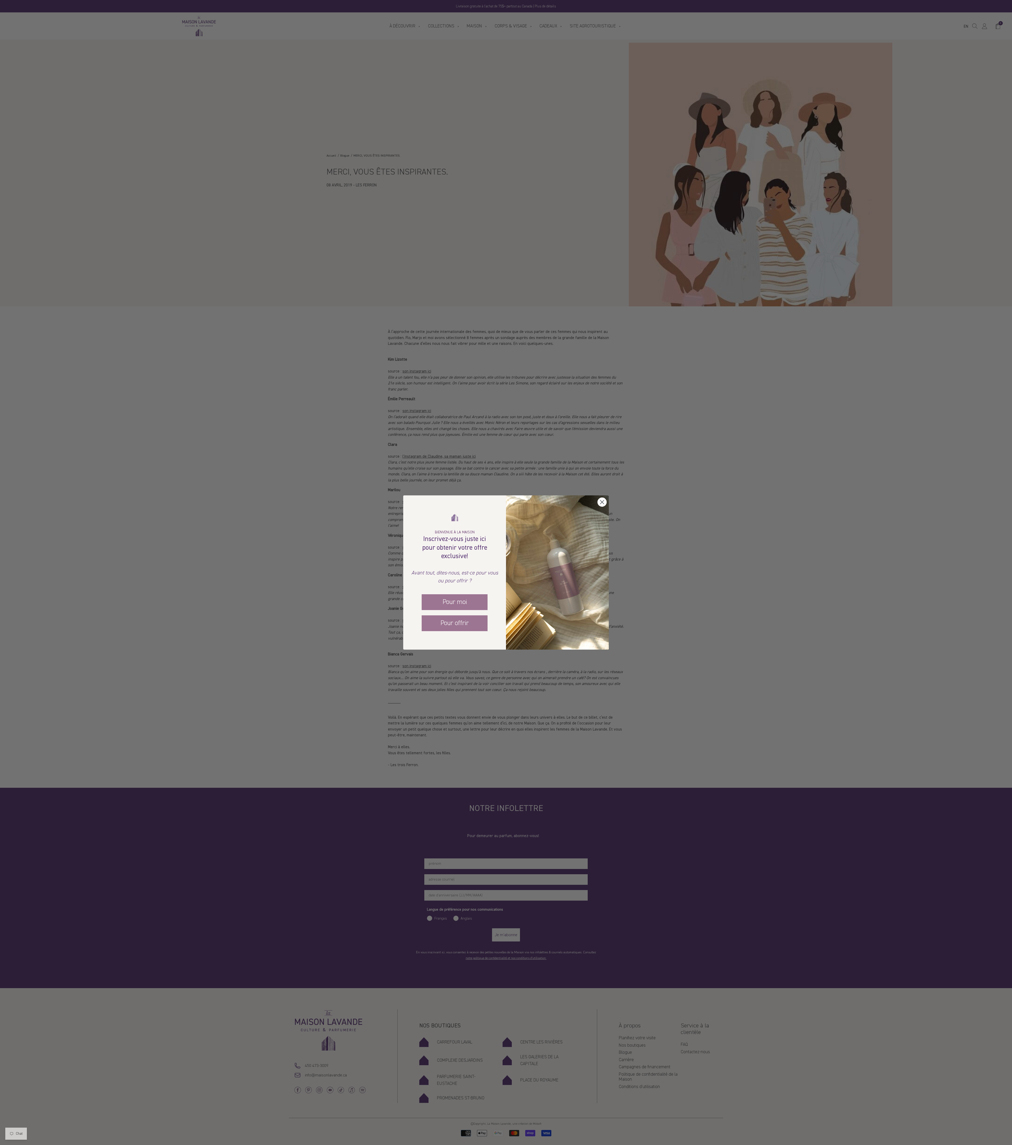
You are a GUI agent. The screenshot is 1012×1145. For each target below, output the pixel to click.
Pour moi (454, 602)
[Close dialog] (602, 502)
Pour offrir (454, 623)
